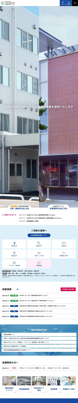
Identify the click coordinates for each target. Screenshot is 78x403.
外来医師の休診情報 (68, 289)
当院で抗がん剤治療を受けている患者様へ (15, 346)
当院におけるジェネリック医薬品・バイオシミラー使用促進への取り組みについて (26, 342)
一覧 (17, 289)
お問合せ (69, 4)
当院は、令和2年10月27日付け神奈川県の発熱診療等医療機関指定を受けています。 (27, 338)
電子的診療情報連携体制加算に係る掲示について (17, 350)
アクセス (63, 4)
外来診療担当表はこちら (39, 235)
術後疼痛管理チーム (9, 334)
